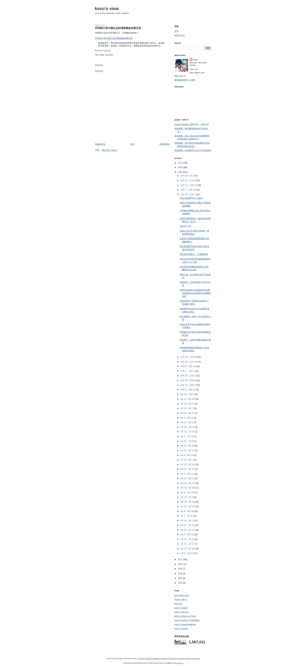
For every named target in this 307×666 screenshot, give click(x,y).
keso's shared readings (185, 624)
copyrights (109, 55)
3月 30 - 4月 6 (187, 497)
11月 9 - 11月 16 (188, 366)
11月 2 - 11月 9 (187, 371)
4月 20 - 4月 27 (187, 483)
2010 (180, 163)
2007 (180, 559)
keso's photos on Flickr (185, 616)
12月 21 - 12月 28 (188, 180)
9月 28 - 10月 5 (187, 394)
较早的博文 (164, 144)
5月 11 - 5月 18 (187, 469)
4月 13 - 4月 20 (187, 488)
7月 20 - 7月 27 (187, 427)
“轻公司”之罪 (185, 226)
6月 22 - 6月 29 (187, 446)
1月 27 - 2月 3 (187, 539)
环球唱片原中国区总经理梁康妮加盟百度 (118, 28)
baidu (102, 55)
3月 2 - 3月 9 (186, 516)
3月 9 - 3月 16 (187, 511)
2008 (180, 172)
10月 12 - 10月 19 (188, 385)
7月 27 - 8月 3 (187, 422)
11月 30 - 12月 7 (188, 194)
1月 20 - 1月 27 (187, 544)
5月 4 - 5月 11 (187, 474)
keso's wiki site (181, 612)
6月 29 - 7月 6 (187, 441)
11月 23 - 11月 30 (188, 357)
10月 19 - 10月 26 (188, 380)
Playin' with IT (180, 599)
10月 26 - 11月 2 (188, 375)
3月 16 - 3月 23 (187, 506)
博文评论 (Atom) (109, 150)
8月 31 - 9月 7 (187, 408)
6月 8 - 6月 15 (187, 455)
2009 (180, 167)
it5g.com (178, 603)
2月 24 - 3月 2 (187, 520)
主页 (132, 144)
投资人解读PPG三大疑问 (191, 198)
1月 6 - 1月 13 (187, 553)
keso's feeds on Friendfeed (186, 620)
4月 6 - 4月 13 (187, 492)
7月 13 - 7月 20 (187, 432)
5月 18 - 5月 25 (187, 464)
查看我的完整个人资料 (184, 80)
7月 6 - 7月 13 (187, 436)
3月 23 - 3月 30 (187, 502)
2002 (180, 583)
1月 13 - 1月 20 (187, 548)
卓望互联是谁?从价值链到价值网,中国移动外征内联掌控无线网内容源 (195, 293)
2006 (180, 564)
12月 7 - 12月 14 (188, 190)
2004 (180, 573)
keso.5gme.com (181, 595)
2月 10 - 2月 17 (187, 530)
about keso (179, 35)
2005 (180, 569)
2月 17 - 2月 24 (187, 525)
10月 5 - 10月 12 (188, 390)
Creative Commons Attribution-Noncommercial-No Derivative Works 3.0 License (169, 658)
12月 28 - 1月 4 (187, 176)
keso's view (107, 8)
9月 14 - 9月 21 (187, 404)
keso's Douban (181, 608)
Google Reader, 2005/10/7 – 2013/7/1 (191, 124)
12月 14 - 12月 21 (188, 185)
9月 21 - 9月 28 (187, 399)
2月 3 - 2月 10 (187, 534)
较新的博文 (100, 144)
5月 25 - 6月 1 (187, 460)
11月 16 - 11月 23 (188, 362)
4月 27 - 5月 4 (187, 478)
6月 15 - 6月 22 (187, 450)
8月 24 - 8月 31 (187, 413)
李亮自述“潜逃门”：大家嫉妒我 (194, 254)
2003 (180, 578)
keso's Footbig (181, 628)
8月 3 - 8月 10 (187, 418)
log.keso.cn (178, 663)
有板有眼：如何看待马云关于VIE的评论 (192, 150)
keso (195, 59)
